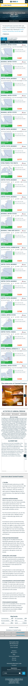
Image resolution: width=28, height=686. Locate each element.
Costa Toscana (14, 647)
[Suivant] (25, 395)
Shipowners (8, 632)
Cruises (2, 632)
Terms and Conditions (14, 656)
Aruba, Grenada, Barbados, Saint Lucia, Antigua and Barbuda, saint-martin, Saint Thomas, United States (11, 348)
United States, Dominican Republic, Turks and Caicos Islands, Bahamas (11, 247)
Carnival (8, 27)
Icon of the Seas (14, 645)
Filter (8, 42)
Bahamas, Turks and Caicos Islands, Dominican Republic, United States (11, 230)
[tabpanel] (14, 395)
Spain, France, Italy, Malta (9, 163)
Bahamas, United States (9, 44)
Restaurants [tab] (15, 414)
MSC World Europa (14, 643)
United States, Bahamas (9, 78)
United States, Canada (8, 332)
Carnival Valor (17, 31)
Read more (5, 34)
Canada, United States (8, 315)
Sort (21, 42)
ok (23, 673)
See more (4, 471)
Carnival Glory (11, 31)
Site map (14, 660)
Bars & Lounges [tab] (6, 414)
